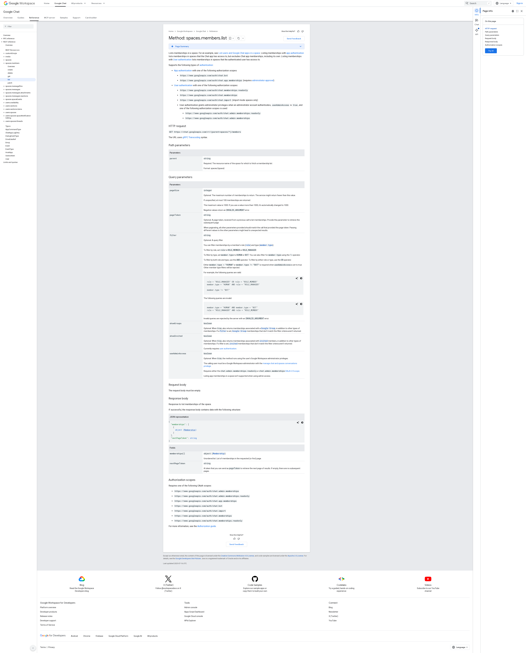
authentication (206, 65)
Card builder (91, 17)
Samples (64, 17)
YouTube (333, 620)
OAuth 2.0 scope (292, 371)
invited (264, 341)
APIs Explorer (190, 620)
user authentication (228, 349)
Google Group (268, 328)
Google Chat (60, 3)
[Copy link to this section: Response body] (191, 398)
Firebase (99, 636)
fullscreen (517, 11)
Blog (331, 607)
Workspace (27, 3)
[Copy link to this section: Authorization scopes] (198, 480)
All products (76, 3)
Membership (189, 430)
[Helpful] (298, 31)
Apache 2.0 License (295, 556)
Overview (7, 17)
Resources (97, 3)
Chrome (86, 636)
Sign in (520, 3)
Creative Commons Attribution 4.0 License (237, 556)
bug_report (512, 11)
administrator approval (263, 80)
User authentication (182, 59)
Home (46, 3)
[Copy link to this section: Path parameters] (193, 145)
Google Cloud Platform (118, 636)
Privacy (51, 647)
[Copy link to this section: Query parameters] (195, 177)
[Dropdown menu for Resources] (105, 3)
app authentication (295, 53)
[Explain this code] (297, 278)
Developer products (48, 612)
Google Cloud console (193, 616)
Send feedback (294, 38)
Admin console (190, 607)
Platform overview (48, 607)
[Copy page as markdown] (238, 38)
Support (76, 17)
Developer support (48, 620)
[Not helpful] (302, 31)
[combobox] (478, 3)
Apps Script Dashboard (194, 612)
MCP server (49, 17)
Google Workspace (184, 31)
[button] (18, 38)
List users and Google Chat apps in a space (239, 53)
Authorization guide (206, 526)
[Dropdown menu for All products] (85, 3)
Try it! (491, 51)
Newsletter (333, 612)
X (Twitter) (333, 616)
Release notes (46, 616)
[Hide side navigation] (33, 648)
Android (74, 636)
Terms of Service (47, 625)
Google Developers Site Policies (188, 558)
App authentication (183, 70)
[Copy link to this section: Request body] (189, 385)
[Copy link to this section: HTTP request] (188, 126)
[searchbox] (18, 26)
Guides (20, 17)
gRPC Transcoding (191, 137)
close (521, 11)
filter (223, 331)
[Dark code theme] (301, 278)
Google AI (138, 636)
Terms (43, 647)
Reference (34, 17)
